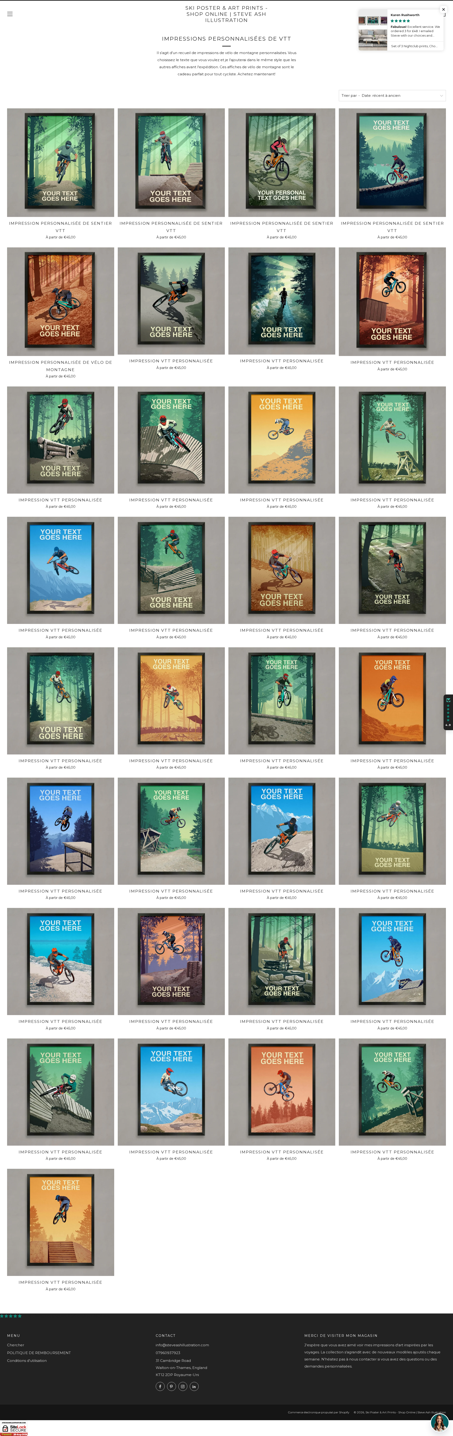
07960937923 (168, 1353)
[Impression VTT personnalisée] (171, 301)
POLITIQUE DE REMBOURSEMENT (39, 1353)
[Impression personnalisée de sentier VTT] (60, 162)
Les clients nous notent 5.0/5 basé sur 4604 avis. (67, 1316)
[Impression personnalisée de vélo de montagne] (60, 301)
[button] (448, 712)
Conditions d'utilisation (27, 1360)
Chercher (15, 1345)
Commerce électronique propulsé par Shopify (318, 1412)
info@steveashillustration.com (182, 1345)
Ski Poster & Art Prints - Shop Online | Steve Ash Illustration (226, 14)
